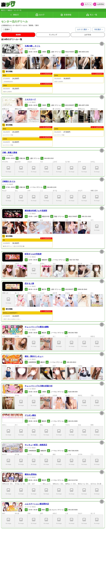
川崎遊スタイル (8, 181)
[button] (12, 49)
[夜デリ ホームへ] (8, 4)
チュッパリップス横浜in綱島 (37, 327)
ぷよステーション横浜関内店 (37, 504)
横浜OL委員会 (31, 474)
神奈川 (10, 10)
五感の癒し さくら (32, 46)
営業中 (7, 29)
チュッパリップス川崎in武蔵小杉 (38, 386)
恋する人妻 (29, 283)
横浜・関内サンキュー (34, 356)
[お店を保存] (102, 44)
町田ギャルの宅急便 (33, 254)
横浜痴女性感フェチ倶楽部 (36, 211)
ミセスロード (30, 99)
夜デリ (3, 10)
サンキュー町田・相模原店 (36, 445)
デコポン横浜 (30, 415)
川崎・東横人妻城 (9, 152)
